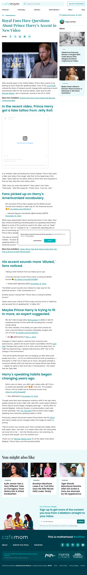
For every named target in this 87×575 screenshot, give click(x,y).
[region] (44, 237)
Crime (63, 49)
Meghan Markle (8, 93)
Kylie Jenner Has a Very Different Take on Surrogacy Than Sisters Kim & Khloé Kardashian (14, 488)
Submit (80, 521)
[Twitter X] (68, 545)
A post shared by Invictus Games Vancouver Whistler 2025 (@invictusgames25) (25, 165)
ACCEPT (50, 240)
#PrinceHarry (33, 320)
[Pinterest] (73, 545)
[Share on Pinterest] (25, 37)
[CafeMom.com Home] (10, 3)
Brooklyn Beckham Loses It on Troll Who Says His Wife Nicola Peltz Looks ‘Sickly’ (43, 487)
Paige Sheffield (70, 22)
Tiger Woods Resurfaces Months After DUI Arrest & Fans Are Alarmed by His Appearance (71, 488)
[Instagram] (78, 545)
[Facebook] (62, 545)
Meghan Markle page (22, 439)
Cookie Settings (37, 240)
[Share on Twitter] (15, 37)
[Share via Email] (29, 37)
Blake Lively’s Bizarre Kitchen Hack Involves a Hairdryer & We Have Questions (72, 89)
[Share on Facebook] (10, 37)
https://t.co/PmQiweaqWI (15, 392)
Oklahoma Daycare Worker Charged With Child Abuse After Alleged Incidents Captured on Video (71, 56)
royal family (51, 86)
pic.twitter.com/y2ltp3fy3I (20, 209)
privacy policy (73, 525)
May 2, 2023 (31, 337)
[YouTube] (83, 545)
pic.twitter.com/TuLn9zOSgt (27, 333)
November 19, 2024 (13, 216)
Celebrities (65, 83)
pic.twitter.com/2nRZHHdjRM (26, 279)
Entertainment (10, 15)
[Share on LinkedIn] (20, 37)
